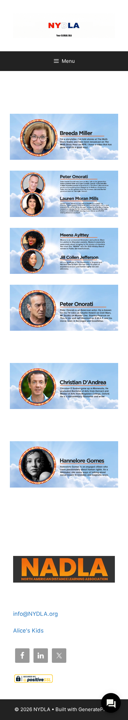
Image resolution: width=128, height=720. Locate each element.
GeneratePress (96, 709)
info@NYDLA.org (35, 614)
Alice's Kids (28, 630)
